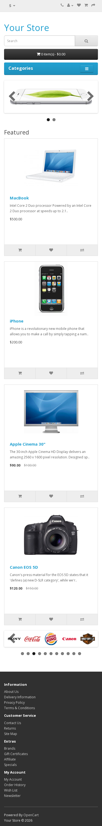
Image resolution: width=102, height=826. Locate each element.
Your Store (26, 27)
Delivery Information (20, 697)
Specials (10, 764)
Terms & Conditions (19, 708)
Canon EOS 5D (24, 567)
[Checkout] (93, 5)
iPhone (16, 321)
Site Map (10, 733)
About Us (11, 691)
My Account (13, 779)
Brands (9, 748)
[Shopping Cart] (86, 5)
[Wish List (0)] (79, 5)
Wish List (10, 790)
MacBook (19, 198)
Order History (15, 785)
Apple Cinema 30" (27, 444)
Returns (10, 728)
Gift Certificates (16, 754)
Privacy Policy (14, 702)
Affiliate (10, 759)
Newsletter (12, 795)
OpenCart (31, 815)
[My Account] (70, 5)
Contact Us (12, 723)
